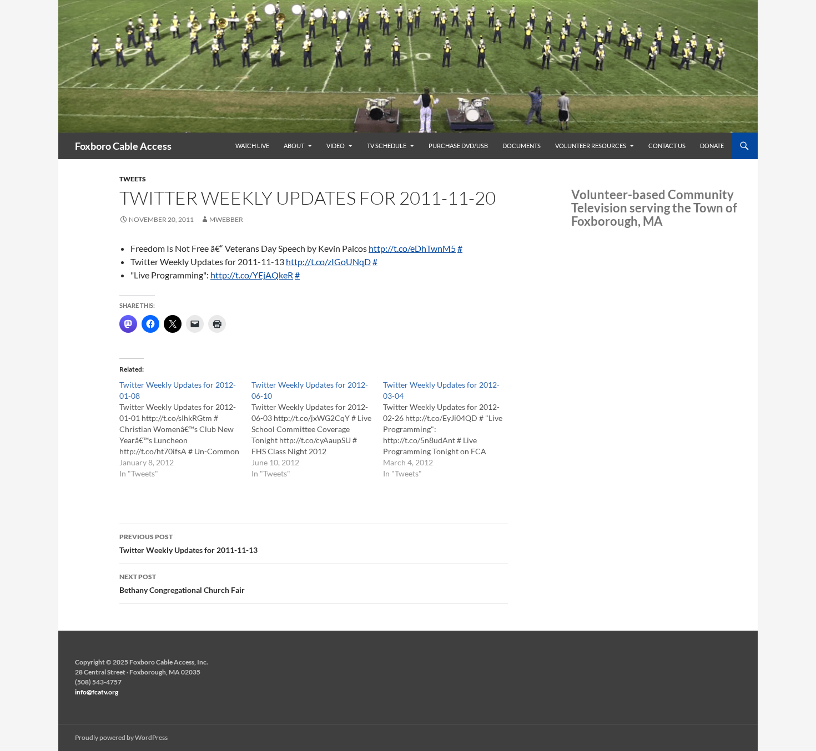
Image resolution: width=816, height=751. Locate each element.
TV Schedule (386, 145)
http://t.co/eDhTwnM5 (412, 248)
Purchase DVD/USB (458, 145)
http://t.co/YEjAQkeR (251, 275)
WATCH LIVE (252, 145)
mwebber (226, 219)
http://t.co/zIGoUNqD (328, 261)
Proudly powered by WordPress (121, 737)
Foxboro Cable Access (123, 146)
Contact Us (667, 145)
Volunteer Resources (590, 145)
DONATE (712, 145)
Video (335, 145)
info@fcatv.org (96, 692)
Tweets (132, 179)
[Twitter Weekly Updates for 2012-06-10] (317, 429)
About (294, 145)
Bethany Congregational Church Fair (182, 583)
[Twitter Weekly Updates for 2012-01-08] (185, 429)
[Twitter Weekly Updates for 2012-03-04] (449, 429)
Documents (521, 145)
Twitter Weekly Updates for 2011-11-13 (188, 543)
